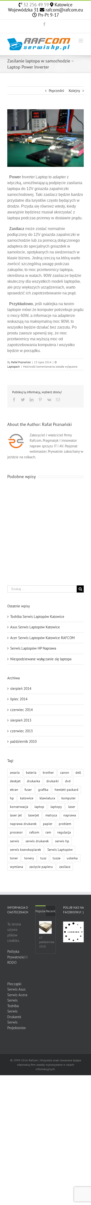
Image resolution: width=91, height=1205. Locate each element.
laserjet (33, 815)
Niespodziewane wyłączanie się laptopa (40, 659)
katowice (26, 798)
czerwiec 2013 (21, 731)
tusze (56, 858)
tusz (43, 858)
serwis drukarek (37, 841)
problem (65, 824)
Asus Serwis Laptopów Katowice (35, 627)
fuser (28, 789)
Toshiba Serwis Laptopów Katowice (37, 616)
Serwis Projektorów (16, 1025)
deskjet (15, 781)
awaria (15, 772)
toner (14, 858)
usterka (72, 858)
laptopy (56, 806)
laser (71, 806)
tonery (29, 858)
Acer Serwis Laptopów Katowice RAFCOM (42, 637)
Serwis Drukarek (14, 1014)
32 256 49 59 (35, 5)
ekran (14, 789)
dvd (68, 781)
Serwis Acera (17, 995)
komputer (68, 798)
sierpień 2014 (20, 688)
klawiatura (47, 798)
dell (78, 772)
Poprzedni (56, 90)
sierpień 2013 (20, 720)
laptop (39, 806)
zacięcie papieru (41, 866)
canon (64, 772)
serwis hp (62, 841)
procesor (16, 832)
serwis (14, 841)
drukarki (52, 781)
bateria (31, 772)
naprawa (69, 815)
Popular (40, 911)
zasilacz (64, 866)
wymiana (16, 866)
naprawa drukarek (23, 824)
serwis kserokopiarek (25, 849)
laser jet (16, 815)
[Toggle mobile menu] (81, 40)
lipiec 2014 (18, 699)
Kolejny (74, 90)
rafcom (34, 832)
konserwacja (19, 806)
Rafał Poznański (21, 362)
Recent (50, 911)
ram (48, 832)
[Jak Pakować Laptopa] (45, 927)
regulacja (64, 832)
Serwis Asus (16, 989)
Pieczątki (14, 984)
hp (12, 798)
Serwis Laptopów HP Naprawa (33, 648)
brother (48, 772)
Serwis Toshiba (13, 1003)
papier (47, 824)
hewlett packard (66, 789)
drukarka (33, 781)
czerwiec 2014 (21, 709)
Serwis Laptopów (60, 849)
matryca (51, 815)
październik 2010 (23, 741)
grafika (43, 789)
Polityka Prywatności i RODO (17, 957)
